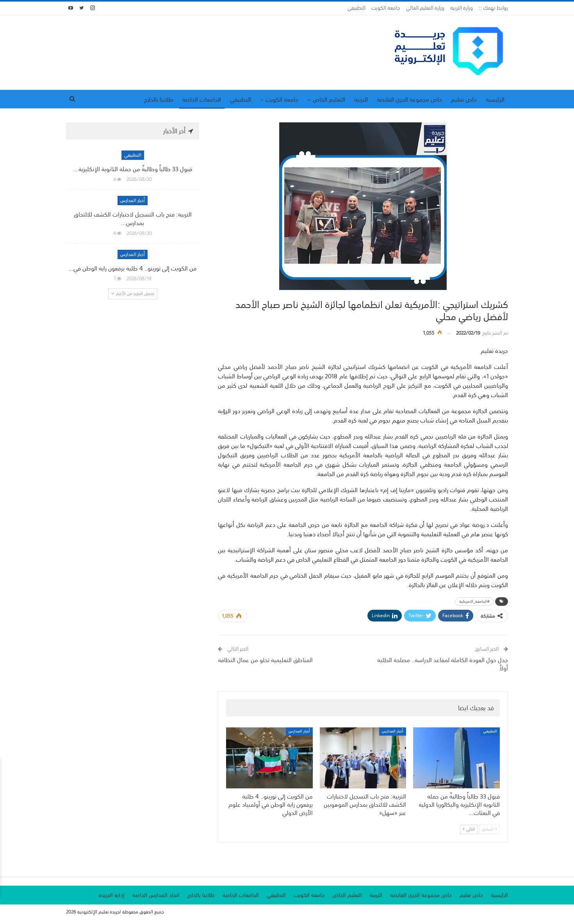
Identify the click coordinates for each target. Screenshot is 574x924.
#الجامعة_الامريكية (474, 601)
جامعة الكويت (385, 8)
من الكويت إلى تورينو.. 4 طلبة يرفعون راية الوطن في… (132, 268)
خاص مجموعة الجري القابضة (409, 99)
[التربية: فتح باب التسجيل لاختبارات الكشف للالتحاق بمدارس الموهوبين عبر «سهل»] (363, 757)
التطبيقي (356, 8)
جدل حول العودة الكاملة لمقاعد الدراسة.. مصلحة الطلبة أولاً (442, 664)
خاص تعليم (464, 99)
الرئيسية (495, 99)
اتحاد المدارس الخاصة (155, 895)
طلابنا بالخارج (158, 99)
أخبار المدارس (392, 731)
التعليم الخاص (329, 99)
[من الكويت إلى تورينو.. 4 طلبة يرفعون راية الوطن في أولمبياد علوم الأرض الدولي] (269, 757)
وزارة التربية (461, 8)
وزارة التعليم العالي (425, 8)
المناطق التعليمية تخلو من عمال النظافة (265, 660)
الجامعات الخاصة (201, 99)
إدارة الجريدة (111, 895)
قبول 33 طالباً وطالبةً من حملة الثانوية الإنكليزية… (132, 169)
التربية (361, 99)
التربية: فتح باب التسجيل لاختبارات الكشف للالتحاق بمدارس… (133, 218)
